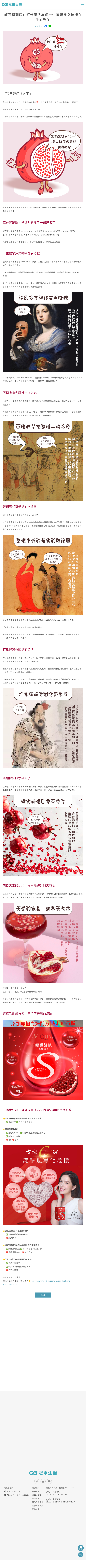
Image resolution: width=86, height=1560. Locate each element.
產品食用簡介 (37, 1502)
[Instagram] (43, 1481)
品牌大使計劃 (37, 1505)
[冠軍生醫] (12, 4)
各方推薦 (36, 1498)
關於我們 (36, 1488)
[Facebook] (45, 26)
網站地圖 (36, 1509)
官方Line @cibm (14, 1491)
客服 (80, 1549)
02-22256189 (60, 1494)
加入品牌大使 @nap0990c (18, 1495)
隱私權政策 (8, 1488)
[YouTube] (49, 1481)
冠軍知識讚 (36, 1495)
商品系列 (36, 1491)
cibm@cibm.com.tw (64, 1501)
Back (43, 1295)
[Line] (49, 26)
